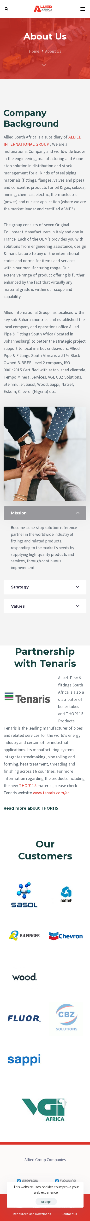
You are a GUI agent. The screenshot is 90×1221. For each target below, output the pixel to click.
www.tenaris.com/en (51, 792)
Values (18, 606)
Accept (46, 1201)
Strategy (20, 587)
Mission (19, 513)
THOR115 (27, 785)
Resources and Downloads (32, 1214)
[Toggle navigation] (71, 9)
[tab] (45, 513)
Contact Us (69, 1214)
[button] (6, 9)
